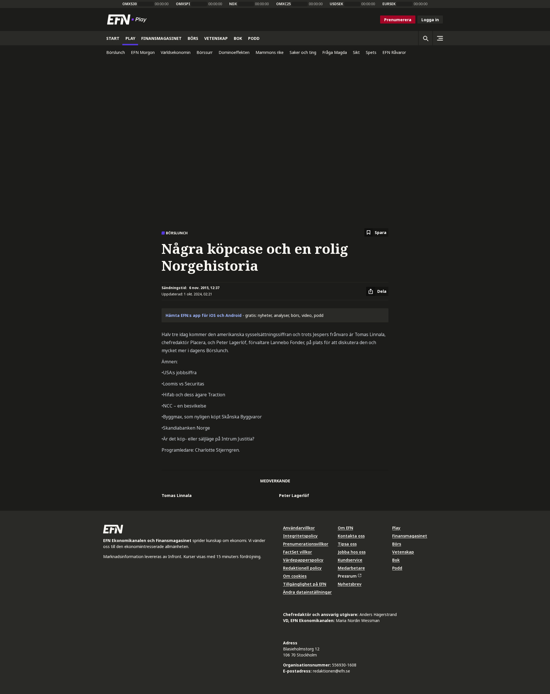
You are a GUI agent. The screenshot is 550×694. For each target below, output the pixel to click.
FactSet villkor (297, 552)
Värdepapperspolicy (303, 560)
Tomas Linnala (177, 495)
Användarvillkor (299, 528)
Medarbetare (351, 568)
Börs (396, 544)
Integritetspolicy (300, 536)
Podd (397, 568)
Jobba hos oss (352, 552)
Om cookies (295, 576)
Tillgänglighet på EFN (304, 584)
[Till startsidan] (128, 19)
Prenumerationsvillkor (305, 544)
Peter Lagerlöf (294, 495)
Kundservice (350, 560)
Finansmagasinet (409, 536)
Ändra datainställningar (307, 592)
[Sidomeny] (440, 38)
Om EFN (345, 528)
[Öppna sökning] (425, 38)
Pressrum (347, 576)
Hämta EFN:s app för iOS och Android (203, 315)
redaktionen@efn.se (331, 671)
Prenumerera (397, 19)
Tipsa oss (347, 544)
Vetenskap (403, 552)
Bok (396, 560)
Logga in (430, 19)
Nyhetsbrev (350, 584)
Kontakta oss (351, 536)
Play (396, 528)
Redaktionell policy (302, 568)
